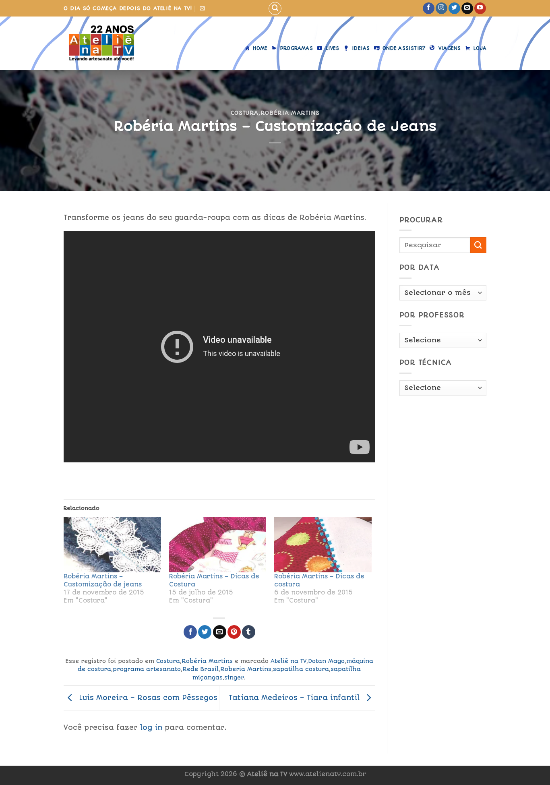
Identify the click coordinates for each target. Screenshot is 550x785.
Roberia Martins (245, 669)
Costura (245, 113)
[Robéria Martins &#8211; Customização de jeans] (112, 544)
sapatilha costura (301, 669)
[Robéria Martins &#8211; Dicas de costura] (323, 544)
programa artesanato (147, 669)
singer (234, 677)
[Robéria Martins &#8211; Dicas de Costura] (218, 544)
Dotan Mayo (326, 661)
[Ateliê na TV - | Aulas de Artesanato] (107, 43)
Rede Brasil (200, 669)
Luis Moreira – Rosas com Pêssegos (147, 698)
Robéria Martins (290, 113)
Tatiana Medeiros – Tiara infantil (295, 698)
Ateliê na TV (288, 661)
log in (151, 727)
